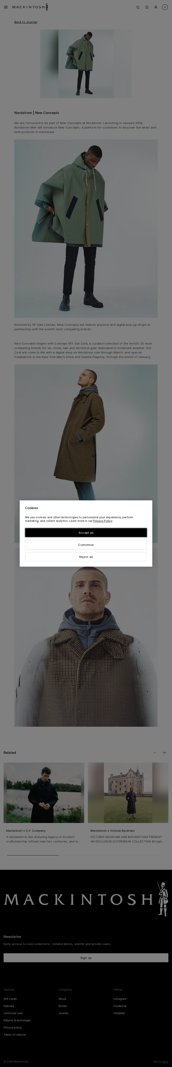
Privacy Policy (102, 521)
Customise (86, 544)
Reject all (86, 557)
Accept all (86, 532)
